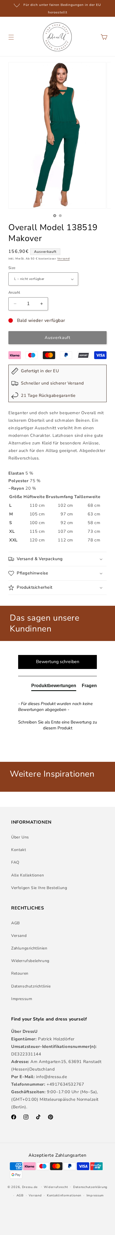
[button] (11, 37)
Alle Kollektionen (27, 875)
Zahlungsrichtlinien (29, 948)
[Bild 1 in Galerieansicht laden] (54, 215)
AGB (15, 923)
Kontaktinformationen (64, 1195)
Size (12, 267)
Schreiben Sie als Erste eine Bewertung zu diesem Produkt (57, 725)
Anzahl (14, 292)
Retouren (19, 973)
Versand (63, 259)
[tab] (53, 687)
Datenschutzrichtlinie (31, 986)
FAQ (15, 862)
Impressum (21, 998)
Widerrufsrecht (56, 1187)
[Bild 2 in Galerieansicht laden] (60, 215)
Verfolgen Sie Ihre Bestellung (39, 887)
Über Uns (20, 837)
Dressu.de (30, 1187)
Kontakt (18, 849)
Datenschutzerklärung (90, 1187)
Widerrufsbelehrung (30, 960)
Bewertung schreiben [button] (57, 662)
